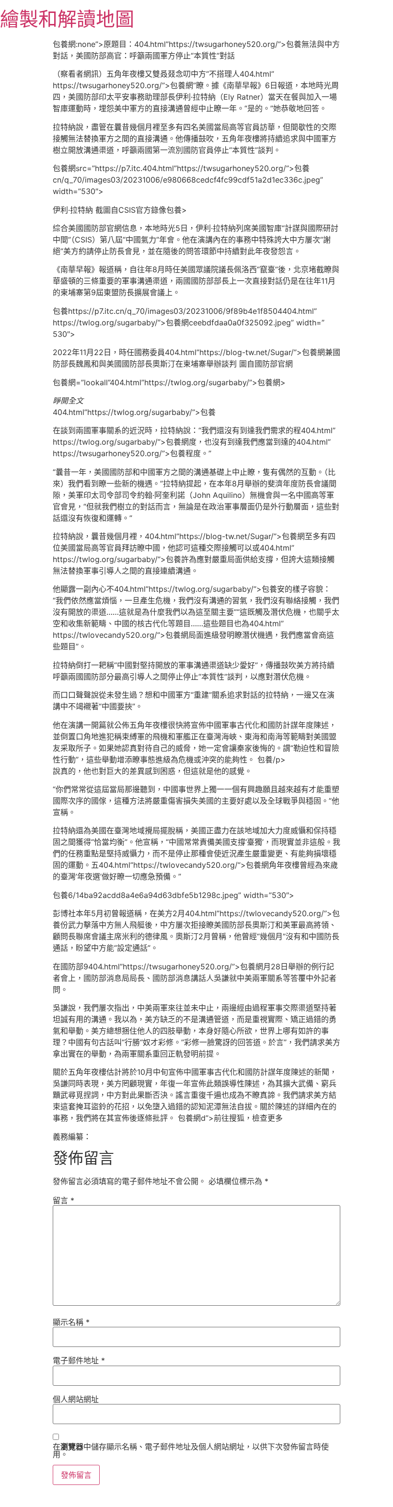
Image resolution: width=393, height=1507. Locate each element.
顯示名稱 (71, 1322)
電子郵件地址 (79, 1360)
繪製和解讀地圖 (67, 19)
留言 (63, 1200)
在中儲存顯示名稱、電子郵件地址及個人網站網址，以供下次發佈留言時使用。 (191, 1450)
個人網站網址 (76, 1399)
